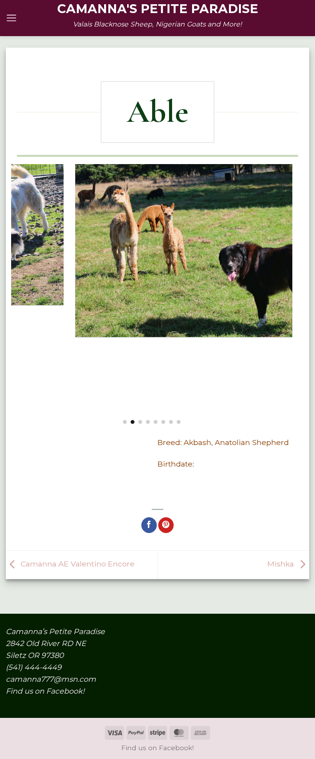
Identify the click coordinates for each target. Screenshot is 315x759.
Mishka (281, 564)
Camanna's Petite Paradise (157, 9)
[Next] (288, 293)
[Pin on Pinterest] (166, 525)
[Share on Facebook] (149, 525)
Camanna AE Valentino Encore (76, 564)
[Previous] (15, 293)
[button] (11, 17)
